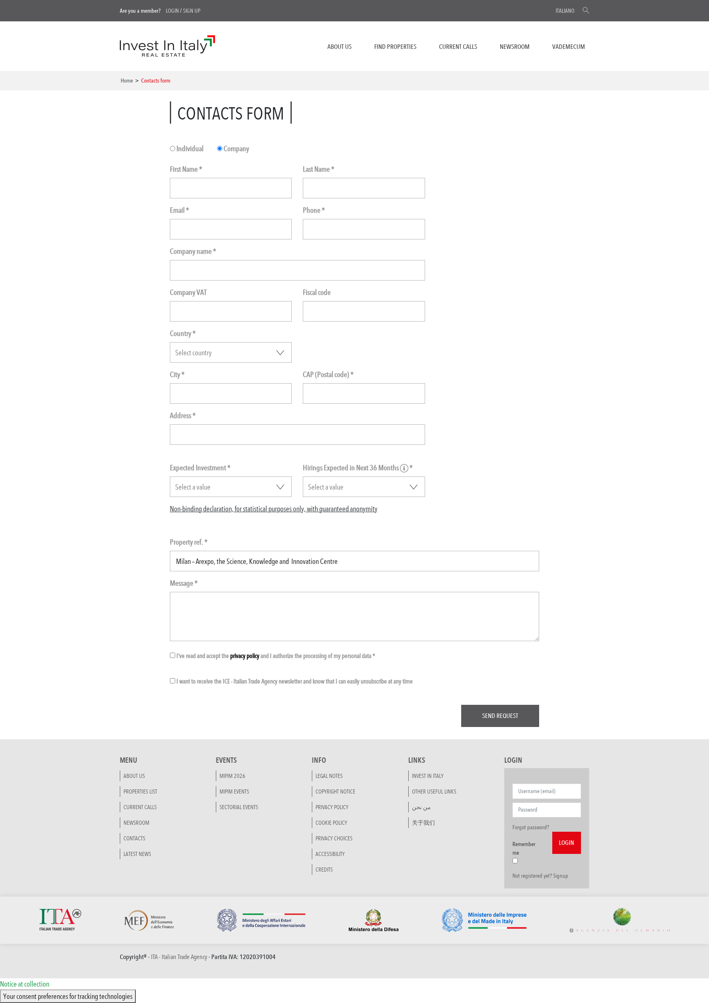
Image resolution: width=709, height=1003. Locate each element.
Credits (324, 869)
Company (235, 148)
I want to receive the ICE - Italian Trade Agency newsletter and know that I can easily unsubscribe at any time (294, 681)
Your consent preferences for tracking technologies (68, 996)
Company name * (193, 251)
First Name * (186, 169)
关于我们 (423, 822)
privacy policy (244, 656)
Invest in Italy (428, 776)
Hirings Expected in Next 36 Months (358, 467)
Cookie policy (331, 822)
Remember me (523, 848)
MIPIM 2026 (232, 776)
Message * (184, 583)
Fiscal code (317, 292)
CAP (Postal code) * (328, 374)
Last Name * (318, 169)
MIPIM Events (234, 791)
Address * (183, 415)
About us (339, 47)
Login (172, 10)
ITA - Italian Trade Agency (179, 957)
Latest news (137, 854)
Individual (189, 148)
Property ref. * (189, 542)
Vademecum (568, 47)
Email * (179, 210)
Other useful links (434, 791)
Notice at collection (24, 983)
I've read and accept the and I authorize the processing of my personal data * (275, 656)
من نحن (421, 807)
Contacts (134, 838)
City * (177, 374)
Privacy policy (332, 807)
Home (127, 80)
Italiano (565, 10)
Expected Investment (200, 467)
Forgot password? (530, 827)
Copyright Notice (335, 791)
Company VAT (188, 292)
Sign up (192, 10)
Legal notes (329, 776)
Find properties (395, 47)
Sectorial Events (239, 807)
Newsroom (515, 47)
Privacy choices (334, 838)
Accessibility (330, 854)
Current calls (458, 47)
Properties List (140, 791)
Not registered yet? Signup (540, 875)
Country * (183, 333)
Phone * (314, 210)
